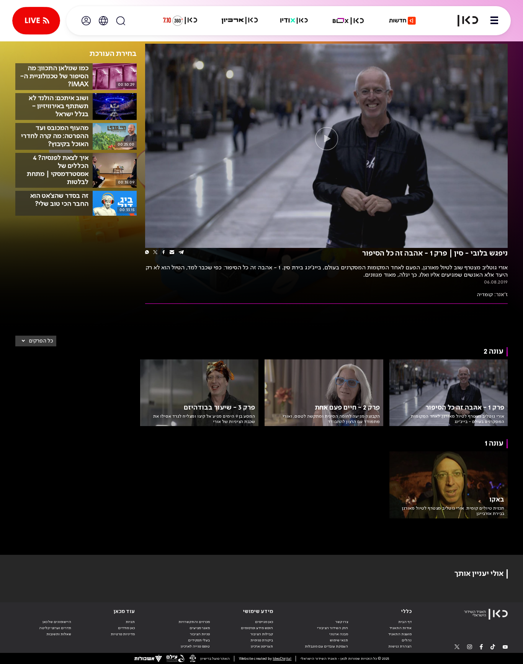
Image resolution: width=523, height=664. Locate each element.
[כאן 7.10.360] (180, 20)
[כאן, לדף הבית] (463, 21)
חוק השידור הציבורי (332, 628)
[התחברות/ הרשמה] (86, 20)
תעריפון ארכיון (262, 646)
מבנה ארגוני (338, 634)
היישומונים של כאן (56, 622)
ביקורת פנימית (261, 640)
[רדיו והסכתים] (294, 20)
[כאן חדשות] (402, 20)
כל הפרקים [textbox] (41, 341)
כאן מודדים (126, 628)
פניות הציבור (200, 634)
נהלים (407, 640)
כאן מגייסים (264, 622)
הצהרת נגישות (400, 646)
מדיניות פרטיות (123, 634)
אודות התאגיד (400, 628)
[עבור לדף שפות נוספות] (103, 20)
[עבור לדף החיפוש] (120, 20)
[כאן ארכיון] (239, 20)
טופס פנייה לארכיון (195, 646)
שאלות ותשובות (58, 634)
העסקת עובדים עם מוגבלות (326, 646)
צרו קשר (341, 622)
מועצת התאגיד (400, 634)
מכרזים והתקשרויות (194, 622)
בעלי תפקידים (199, 640)
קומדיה (485, 294)
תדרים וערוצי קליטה (55, 628)
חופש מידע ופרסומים (257, 628)
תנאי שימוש (339, 640)
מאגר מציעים (200, 628)
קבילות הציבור (261, 634)
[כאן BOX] (348, 20)
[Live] (36, 20)
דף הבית (405, 622)
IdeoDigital (282, 659)
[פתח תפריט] (494, 20)
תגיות (130, 622)
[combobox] (35, 341)
